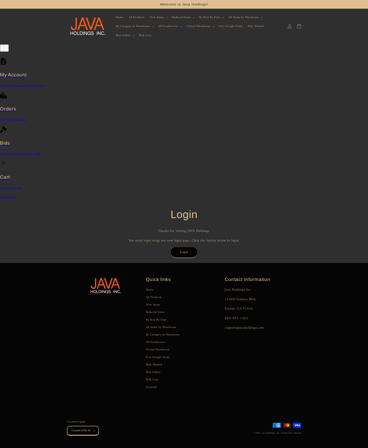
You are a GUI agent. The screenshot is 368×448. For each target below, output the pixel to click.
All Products (154, 297)
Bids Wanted (154, 364)
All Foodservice (156, 342)
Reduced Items (155, 312)
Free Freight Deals (158, 357)
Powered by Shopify (291, 433)
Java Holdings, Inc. (271, 433)
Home (150, 289)
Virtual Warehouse (158, 349)
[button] (158, 17)
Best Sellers (153, 372)
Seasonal (151, 387)
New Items (153, 304)
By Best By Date (156, 319)
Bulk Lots (152, 379)
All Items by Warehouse (161, 327)
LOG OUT (8, 197)
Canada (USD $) (81, 430)
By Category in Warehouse (163, 334)
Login (184, 252)
